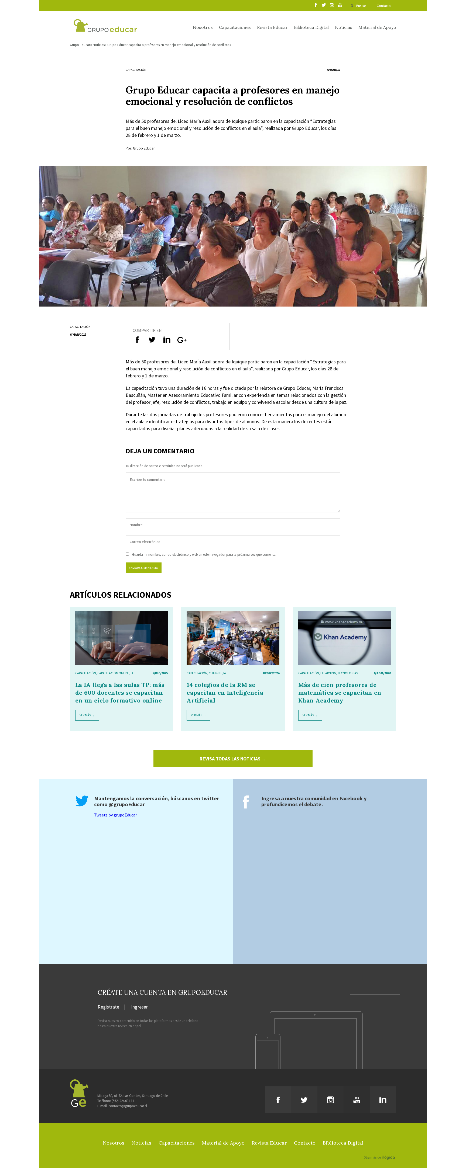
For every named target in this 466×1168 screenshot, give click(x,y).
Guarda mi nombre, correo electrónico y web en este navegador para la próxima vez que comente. (204, 554)
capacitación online (113, 673)
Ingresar (139, 1007)
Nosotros (203, 27)
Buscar (361, 6)
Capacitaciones (235, 27)
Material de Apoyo (377, 27)
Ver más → (87, 715)
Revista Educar (272, 27)
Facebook (351, 798)
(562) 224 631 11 (123, 1101)
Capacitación (136, 70)
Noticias (343, 27)
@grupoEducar (127, 804)
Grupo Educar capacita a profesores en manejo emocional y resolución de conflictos (169, 45)
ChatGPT (215, 673)
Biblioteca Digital (311, 27)
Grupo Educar (80, 45)
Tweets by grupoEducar (115, 815)
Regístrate (108, 1007)
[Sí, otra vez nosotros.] (380, 1150)
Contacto (384, 6)
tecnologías (347, 673)
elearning (328, 673)
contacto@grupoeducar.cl (127, 1106)
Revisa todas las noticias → (233, 759)
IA (132, 673)
